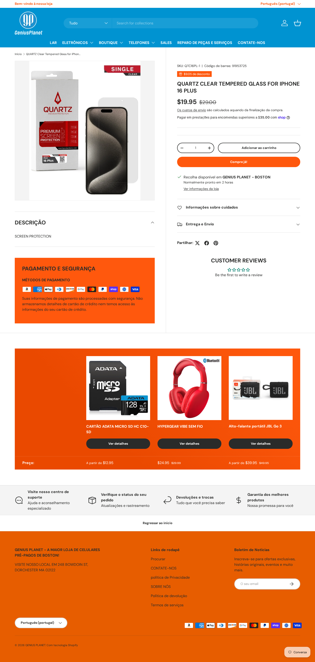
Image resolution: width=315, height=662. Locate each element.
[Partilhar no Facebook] (206, 243)
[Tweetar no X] (197, 243)
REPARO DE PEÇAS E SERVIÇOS (204, 42)
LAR (53, 42)
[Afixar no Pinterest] (215, 243)
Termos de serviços (167, 605)
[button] (297, 23)
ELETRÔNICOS (75, 42)
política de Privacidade (170, 577)
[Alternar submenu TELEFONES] (153, 42)
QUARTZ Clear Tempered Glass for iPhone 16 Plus (53, 54)
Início (18, 54)
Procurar (158, 559)
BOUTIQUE (108, 42)
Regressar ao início (157, 523)
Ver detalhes (118, 443)
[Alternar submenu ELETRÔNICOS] (91, 42)
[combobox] (161, 23)
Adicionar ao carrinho (259, 148)
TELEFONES (139, 42)
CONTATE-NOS (251, 42)
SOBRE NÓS (161, 586)
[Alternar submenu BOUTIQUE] (121, 42)
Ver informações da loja (201, 189)
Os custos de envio (191, 110)
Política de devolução (169, 595)
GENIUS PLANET (35, 645)
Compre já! (238, 162)
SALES (166, 42)
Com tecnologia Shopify (62, 645)
